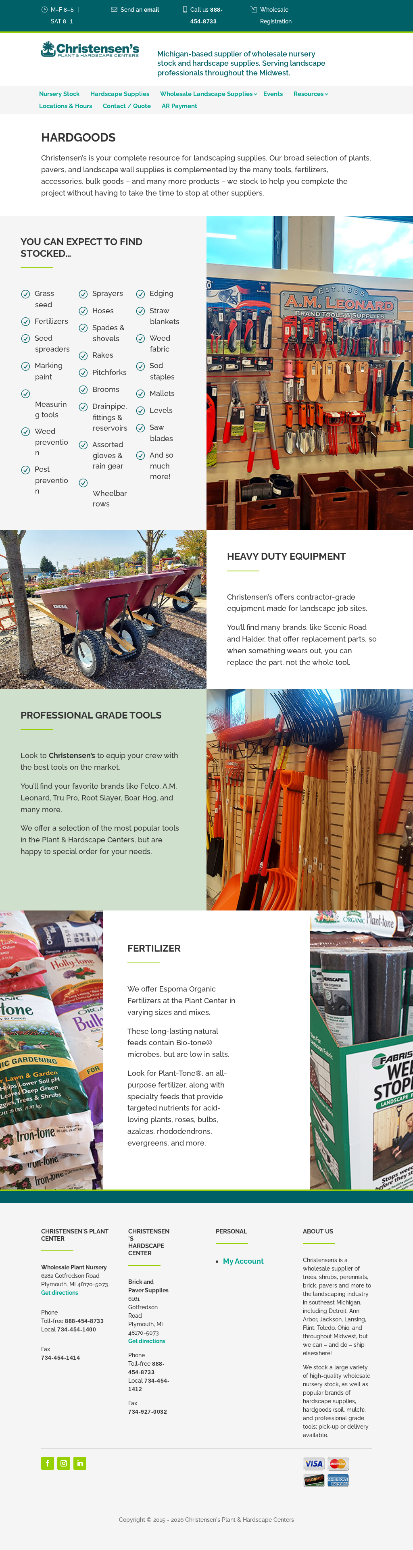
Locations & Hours (65, 106)
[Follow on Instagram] (63, 1463)
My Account (243, 1261)
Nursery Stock (59, 94)
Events (273, 94)
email (151, 9)
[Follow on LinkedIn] (79, 1463)
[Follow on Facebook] (47, 1463)
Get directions (59, 1293)
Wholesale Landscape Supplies (206, 94)
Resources (308, 94)
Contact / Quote (127, 106)
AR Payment (179, 106)
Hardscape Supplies (119, 94)
